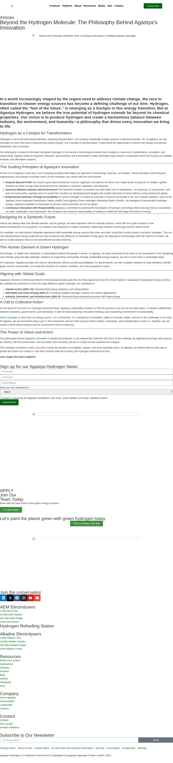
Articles (7, 17)
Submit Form (9, 402)
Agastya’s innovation (36, 338)
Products (55, 5)
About (77, 5)
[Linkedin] (3, 597)
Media (101, 5)
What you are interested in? (15, 387)
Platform (67, 5)
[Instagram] (23, 597)
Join (109, 5)
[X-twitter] (10, 597)
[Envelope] (37, 597)
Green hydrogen (9, 317)
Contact (118, 5)
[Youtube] (30, 597)
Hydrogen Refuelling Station (27, 626)
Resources (90, 5)
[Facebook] (17, 597)
